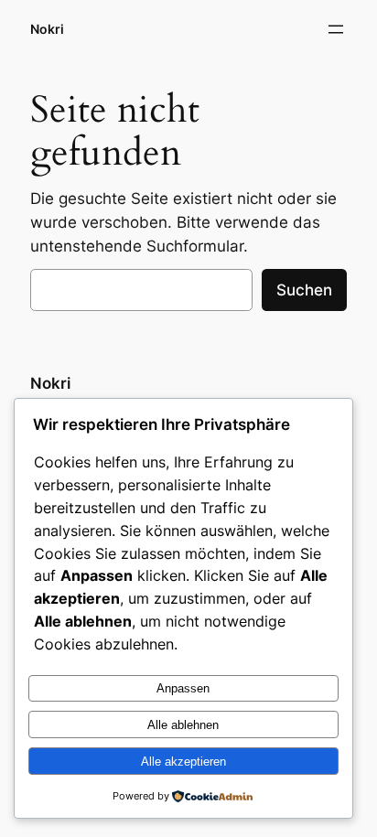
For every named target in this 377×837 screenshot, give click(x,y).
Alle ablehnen (183, 725)
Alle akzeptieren (183, 761)
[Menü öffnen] (336, 29)
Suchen (304, 290)
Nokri (47, 29)
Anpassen (183, 688)
